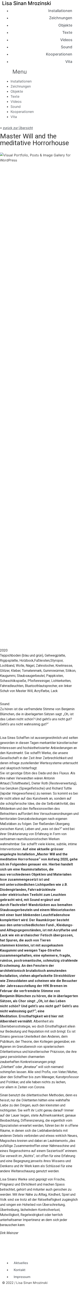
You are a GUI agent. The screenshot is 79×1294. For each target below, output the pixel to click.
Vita (68, 61)
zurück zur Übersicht (18, 128)
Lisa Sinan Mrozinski (26, 3)
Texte (67, 32)
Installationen (60, 10)
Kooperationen (59, 54)
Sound (66, 47)
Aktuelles (21, 1263)
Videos (66, 40)
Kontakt (19, 1270)
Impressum (22, 1277)
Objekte (65, 25)
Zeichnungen (60, 18)
